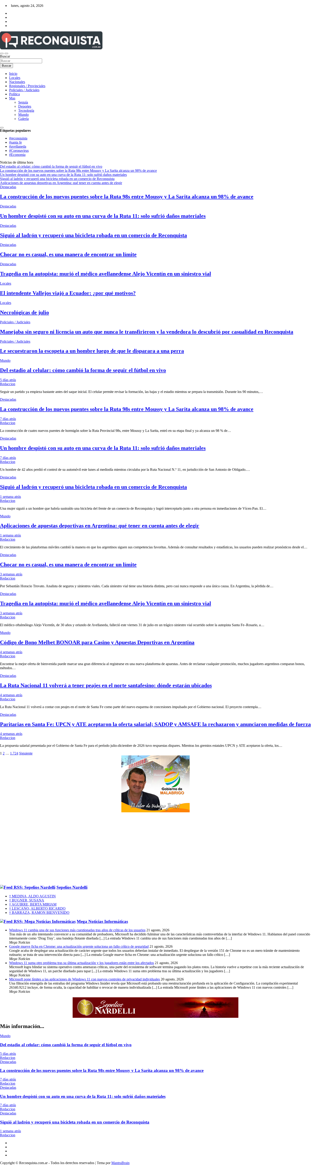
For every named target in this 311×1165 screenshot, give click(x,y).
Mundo (23, 114)
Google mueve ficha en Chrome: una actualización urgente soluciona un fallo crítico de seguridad (79, 946)
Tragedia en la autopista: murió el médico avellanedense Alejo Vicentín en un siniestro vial (105, 274)
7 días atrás (8, 419)
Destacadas (8, 187)
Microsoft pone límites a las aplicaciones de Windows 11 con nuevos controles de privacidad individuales (84, 979)
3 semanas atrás (11, 574)
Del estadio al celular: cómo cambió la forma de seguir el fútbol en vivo (83, 370)
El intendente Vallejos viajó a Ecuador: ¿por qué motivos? (68, 293)
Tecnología (26, 110)
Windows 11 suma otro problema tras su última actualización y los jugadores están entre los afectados (81, 963)
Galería (23, 119)
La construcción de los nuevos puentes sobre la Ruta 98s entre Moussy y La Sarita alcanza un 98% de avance (126, 197)
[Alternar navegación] (2, 53)
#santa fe (15, 142)
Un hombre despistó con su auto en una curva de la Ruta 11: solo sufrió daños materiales (103, 216)
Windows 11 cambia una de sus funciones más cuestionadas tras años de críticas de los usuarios (77, 930)
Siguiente (26, 753)
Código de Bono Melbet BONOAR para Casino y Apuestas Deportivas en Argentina (97, 642)
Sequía (23, 102)
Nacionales (17, 82)
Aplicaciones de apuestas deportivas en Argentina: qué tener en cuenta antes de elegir (99, 526)
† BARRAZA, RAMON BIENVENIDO (39, 912)
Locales (14, 78)
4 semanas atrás (11, 652)
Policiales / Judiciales (24, 90)
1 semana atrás (10, 497)
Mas (12, 98)
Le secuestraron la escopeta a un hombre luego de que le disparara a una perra (92, 351)
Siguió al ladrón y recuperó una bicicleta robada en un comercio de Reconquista (93, 235)
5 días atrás (8, 380)
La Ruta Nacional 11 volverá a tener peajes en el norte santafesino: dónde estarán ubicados (106, 685)
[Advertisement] (155, 849)
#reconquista (18, 138)
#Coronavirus (19, 150)
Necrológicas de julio (24, 312)
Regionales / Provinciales (27, 86)
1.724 (14, 753)
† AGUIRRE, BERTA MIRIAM (32, 904)
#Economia (17, 155)
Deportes (24, 106)
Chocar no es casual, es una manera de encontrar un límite (68, 254)
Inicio (13, 74)
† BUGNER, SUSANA (26, 900)
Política (14, 94)
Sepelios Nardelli (71, 887)
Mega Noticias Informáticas (102, 921)
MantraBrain (120, 1163)
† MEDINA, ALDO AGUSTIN (32, 896)
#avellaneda (17, 146)
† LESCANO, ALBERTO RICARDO (37, 908)
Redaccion (7, 384)
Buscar (5, 56)
